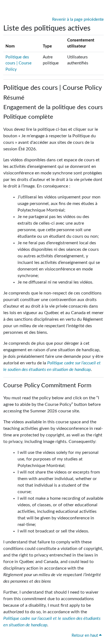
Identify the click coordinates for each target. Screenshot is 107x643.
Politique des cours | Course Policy (18, 63)
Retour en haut (85, 635)
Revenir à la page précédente (78, 19)
